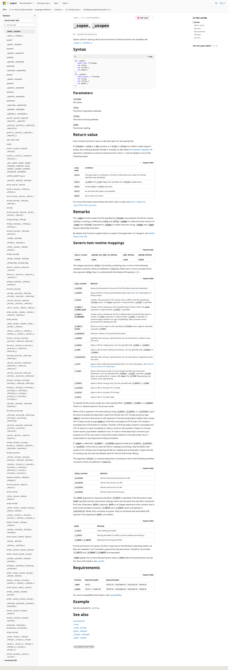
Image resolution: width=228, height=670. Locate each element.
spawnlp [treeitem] (10, 57)
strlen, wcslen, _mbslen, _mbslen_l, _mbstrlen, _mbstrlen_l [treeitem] (21, 313)
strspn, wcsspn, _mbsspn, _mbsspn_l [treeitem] (17, 523)
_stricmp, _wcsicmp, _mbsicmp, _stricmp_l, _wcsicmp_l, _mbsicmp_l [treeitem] (21, 294)
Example (197, 34)
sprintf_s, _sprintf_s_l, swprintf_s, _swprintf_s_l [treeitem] (20, 134)
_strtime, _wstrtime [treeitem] (14, 541)
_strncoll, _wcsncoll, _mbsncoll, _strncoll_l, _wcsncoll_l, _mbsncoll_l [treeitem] (20, 374)
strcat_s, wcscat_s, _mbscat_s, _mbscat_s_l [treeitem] (18, 190)
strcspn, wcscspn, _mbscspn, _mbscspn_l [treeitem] (18, 232)
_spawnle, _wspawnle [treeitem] (15, 53)
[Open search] (216, 3)
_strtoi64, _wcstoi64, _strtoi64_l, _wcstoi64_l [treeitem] (19, 560)
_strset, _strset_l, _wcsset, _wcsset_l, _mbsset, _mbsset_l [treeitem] (21, 509)
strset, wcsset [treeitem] (12, 503)
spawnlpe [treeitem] (10, 66)
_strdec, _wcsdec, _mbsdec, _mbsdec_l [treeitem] (17, 248)
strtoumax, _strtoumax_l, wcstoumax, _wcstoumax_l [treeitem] (17, 626)
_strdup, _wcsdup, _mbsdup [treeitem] (18, 258)
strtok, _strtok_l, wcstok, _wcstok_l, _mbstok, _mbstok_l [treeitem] (20, 574)
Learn (76, 18)
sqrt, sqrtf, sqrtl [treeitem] (13, 140)
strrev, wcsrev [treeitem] (12, 492)
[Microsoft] (4, 3)
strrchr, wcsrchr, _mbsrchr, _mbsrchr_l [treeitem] (17, 486)
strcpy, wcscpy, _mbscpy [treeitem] (16, 219)
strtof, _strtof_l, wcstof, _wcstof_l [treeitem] (19, 554)
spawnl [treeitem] (9, 40)
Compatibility (115, 595)
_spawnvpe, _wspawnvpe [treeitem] (16, 105)
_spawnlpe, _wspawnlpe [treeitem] (16, 70)
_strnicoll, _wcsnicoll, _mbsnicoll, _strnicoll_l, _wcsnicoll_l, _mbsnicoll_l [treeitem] (20, 428)
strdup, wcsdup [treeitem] (13, 254)
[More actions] (153, 18)
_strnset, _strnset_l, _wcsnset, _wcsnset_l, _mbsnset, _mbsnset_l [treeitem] (20, 458)
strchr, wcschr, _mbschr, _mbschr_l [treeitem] (20, 196)
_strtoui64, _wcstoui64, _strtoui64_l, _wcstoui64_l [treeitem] (21, 604)
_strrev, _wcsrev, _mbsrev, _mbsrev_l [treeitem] (17, 497)
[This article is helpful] (213, 46)
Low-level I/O (79, 621)
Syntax (197, 22)
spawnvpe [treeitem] (11, 101)
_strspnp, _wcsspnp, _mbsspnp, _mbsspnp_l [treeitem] (19, 531)
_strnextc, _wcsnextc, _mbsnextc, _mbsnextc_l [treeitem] (20, 405)
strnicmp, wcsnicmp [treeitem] (15, 411)
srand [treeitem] (9, 144)
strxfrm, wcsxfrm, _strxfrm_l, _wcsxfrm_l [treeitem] (18, 655)
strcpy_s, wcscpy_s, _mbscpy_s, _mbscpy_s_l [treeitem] (19, 225)
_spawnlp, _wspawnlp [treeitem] (15, 62)
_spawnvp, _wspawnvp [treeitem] (16, 96)
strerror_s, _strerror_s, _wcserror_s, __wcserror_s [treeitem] (20, 276)
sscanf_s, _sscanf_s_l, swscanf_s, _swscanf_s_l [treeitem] (19, 157)
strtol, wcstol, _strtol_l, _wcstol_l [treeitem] (19, 587)
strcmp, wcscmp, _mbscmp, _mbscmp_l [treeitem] (18, 202)
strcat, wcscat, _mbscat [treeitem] (16, 185)
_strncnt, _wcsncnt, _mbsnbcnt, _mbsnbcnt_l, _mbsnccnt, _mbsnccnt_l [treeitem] (19, 366)
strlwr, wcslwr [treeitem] (12, 319)
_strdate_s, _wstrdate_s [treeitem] (16, 242)
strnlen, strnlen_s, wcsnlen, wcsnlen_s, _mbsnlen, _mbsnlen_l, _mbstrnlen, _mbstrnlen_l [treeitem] (20, 445)
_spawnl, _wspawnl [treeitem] (14, 44)
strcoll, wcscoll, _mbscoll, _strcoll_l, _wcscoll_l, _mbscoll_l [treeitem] (20, 213)
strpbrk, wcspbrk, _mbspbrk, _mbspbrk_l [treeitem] (18, 478)
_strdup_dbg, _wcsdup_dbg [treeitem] (17, 263)
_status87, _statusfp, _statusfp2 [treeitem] (19, 180)
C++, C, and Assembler (90, 18)
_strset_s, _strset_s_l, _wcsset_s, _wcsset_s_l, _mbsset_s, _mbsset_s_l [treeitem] (21, 516)
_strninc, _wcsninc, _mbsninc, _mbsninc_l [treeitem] (18, 436)
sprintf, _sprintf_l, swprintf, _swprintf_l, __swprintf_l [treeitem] (17, 119)
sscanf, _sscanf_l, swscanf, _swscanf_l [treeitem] (17, 150)
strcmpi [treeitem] (10, 208)
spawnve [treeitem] (10, 83)
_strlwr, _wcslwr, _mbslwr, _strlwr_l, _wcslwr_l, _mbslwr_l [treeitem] (20, 325)
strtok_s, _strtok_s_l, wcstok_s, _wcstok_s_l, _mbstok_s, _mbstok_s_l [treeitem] (21, 581)
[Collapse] (35, 16)
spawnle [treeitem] (10, 49)
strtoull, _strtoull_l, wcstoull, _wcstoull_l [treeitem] (18, 619)
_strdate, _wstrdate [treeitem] (14, 238)
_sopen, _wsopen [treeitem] (13, 31)
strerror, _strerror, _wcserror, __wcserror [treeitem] (18, 268)
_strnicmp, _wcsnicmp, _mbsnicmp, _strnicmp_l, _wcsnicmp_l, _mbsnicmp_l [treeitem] (21, 418)
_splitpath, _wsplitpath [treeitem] (16, 109)
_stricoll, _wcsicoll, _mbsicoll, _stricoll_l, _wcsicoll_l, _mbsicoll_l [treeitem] (19, 302)
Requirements (199, 31)
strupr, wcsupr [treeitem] (12, 632)
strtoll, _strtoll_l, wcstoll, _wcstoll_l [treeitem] (20, 599)
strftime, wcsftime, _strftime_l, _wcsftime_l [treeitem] (19, 283)
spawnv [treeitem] (10, 75)
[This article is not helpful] (216, 46)
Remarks (197, 28)
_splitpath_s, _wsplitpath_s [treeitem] (17, 114)
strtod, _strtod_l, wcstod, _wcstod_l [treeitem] (20, 550)
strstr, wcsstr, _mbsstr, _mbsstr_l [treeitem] (19, 537)
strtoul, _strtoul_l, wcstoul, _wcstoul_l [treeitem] (17, 612)
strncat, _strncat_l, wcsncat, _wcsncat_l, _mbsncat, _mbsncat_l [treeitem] (20, 339)
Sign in (222, 3)
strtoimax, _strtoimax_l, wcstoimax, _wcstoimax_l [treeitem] (20, 567)
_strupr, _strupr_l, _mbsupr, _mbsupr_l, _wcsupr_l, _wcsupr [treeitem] (19, 638)
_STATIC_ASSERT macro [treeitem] (16, 176)
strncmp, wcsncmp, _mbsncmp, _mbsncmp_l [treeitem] (19, 357)
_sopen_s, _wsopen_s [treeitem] (15, 36)
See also (197, 38)
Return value (199, 25)
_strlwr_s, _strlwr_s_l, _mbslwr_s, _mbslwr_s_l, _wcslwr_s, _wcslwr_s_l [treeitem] (21, 332)
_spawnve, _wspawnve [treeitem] (15, 88)
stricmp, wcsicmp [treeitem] (14, 289)
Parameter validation (140, 149)
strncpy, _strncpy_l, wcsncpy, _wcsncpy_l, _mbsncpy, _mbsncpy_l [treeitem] (20, 381)
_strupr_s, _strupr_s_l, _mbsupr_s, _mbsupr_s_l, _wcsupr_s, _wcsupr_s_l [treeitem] (20, 647)
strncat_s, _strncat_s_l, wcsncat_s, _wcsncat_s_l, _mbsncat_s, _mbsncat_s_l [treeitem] (20, 348)
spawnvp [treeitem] (10, 92)
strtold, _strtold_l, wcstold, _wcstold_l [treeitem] (17, 593)
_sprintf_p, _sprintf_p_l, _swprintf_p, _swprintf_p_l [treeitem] (21, 126)
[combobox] (19, 20)
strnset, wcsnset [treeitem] (13, 453)
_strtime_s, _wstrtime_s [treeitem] (16, 545)
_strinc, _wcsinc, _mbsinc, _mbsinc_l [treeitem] (21, 308)
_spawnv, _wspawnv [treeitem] (14, 79)
